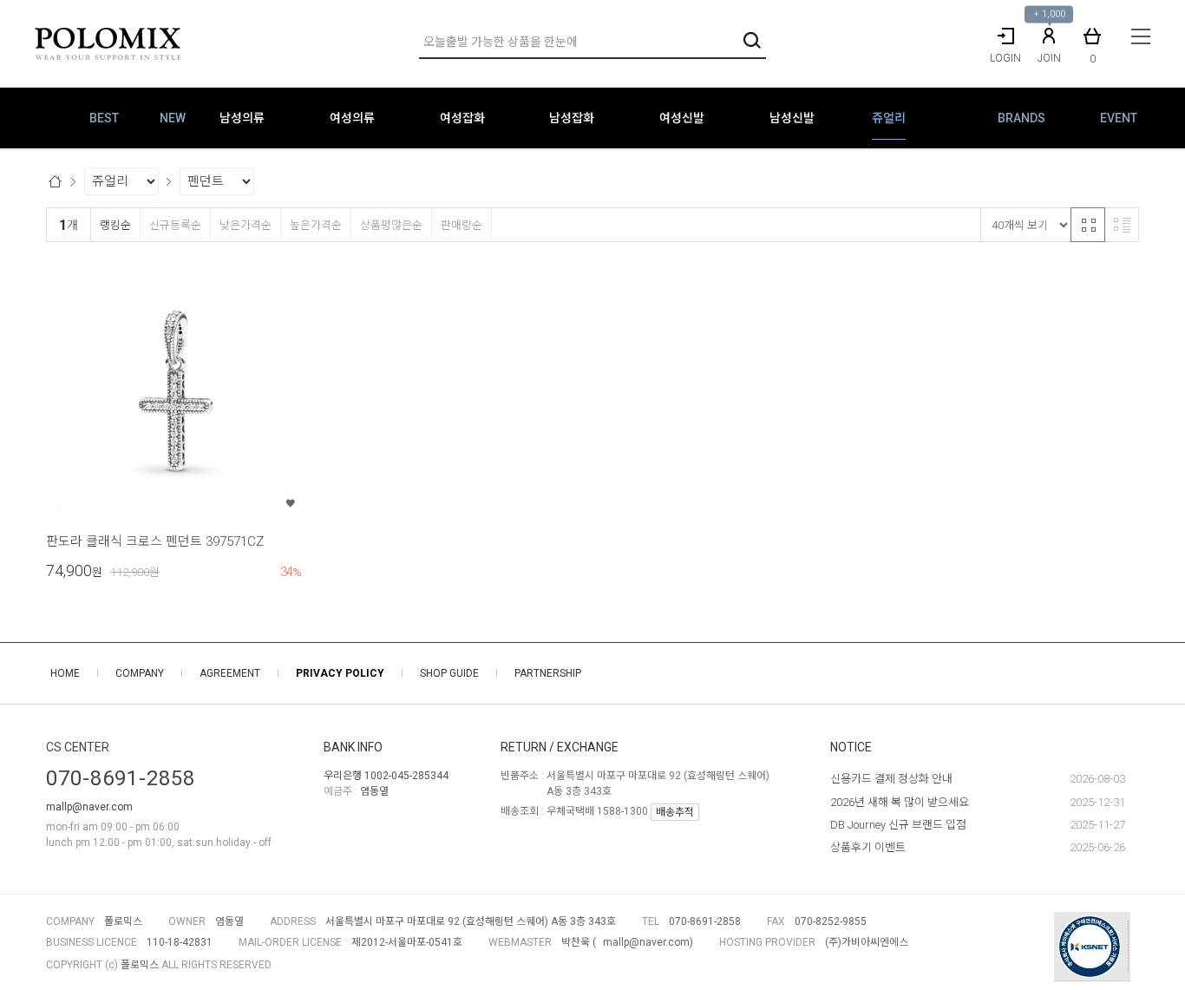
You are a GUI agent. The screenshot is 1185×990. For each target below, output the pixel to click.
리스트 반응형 (1121, 224)
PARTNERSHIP (547, 673)
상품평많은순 (391, 225)
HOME (65, 673)
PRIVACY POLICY (340, 673)
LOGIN (1005, 58)
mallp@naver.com (89, 807)
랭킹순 (115, 225)
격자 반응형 (1087, 224)
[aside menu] (1140, 36)
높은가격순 (316, 225)
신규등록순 (175, 225)
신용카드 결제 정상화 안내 (891, 778)
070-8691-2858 (120, 778)
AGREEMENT (230, 673)
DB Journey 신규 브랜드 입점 (898, 824)
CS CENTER (77, 747)
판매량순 (461, 225)
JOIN (1049, 58)
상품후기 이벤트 (868, 847)
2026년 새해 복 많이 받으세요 (899, 802)
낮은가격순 (245, 225)
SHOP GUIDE (449, 673)
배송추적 (675, 812)
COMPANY (139, 673)
